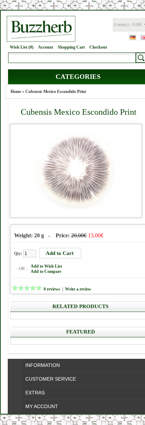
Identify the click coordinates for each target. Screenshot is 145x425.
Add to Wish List (46, 266)
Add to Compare (46, 271)
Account (45, 47)
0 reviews (52, 289)
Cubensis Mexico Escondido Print (55, 91)
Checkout (98, 47)
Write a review (78, 289)
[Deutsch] (132, 37)
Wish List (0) (21, 47)
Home (16, 91)
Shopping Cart (71, 47)
